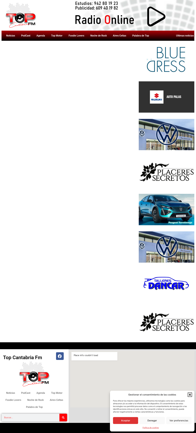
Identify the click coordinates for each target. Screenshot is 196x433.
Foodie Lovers (76, 35)
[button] (189, 394)
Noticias (10, 35)
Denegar (152, 420)
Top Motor (56, 35)
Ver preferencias (179, 420)
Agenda (40, 35)
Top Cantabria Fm (22, 357)
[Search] (63, 417)
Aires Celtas (119, 35)
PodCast (25, 35)
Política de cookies (151, 427)
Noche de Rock (98, 35)
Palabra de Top (140, 35)
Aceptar (125, 420)
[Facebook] (60, 356)
